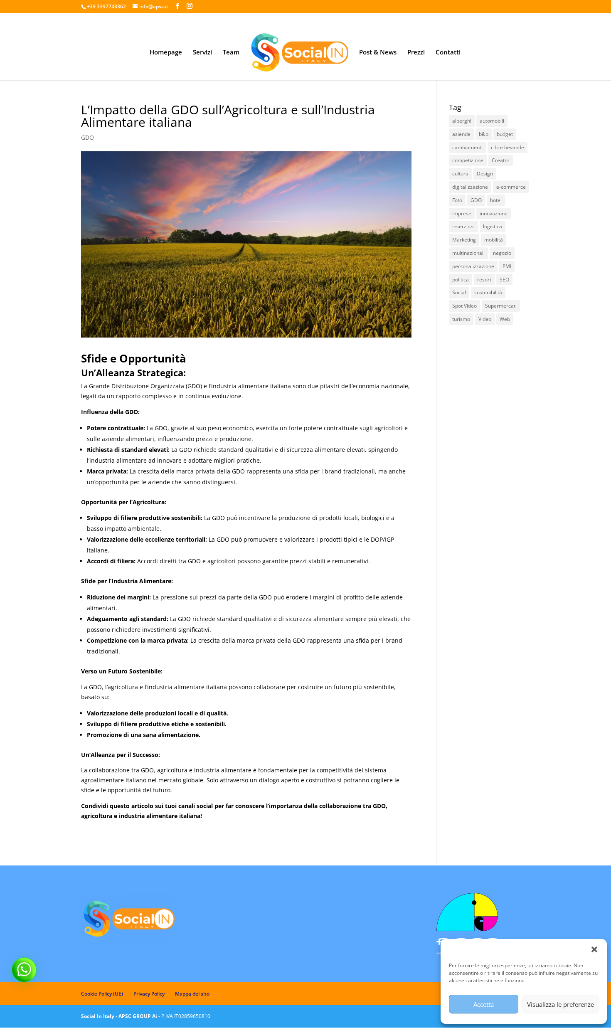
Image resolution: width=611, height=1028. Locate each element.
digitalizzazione (470, 186)
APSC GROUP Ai (137, 1016)
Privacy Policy (149, 993)
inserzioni (463, 226)
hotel (496, 200)
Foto (457, 200)
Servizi (202, 52)
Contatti (448, 52)
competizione (467, 160)
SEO (504, 279)
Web (505, 319)
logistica (492, 226)
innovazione (494, 213)
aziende (461, 134)
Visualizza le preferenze (560, 1004)
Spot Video (464, 305)
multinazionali (468, 252)
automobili (492, 120)
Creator (501, 160)
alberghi (461, 120)
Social (459, 292)
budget (505, 134)
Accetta (483, 1004)
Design (485, 173)
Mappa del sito (192, 993)
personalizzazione (473, 266)
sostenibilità (488, 292)
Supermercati (501, 305)
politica (460, 279)
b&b (483, 134)
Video (484, 319)
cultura (460, 173)
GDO (87, 137)
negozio (502, 252)
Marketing (464, 239)
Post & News (378, 52)
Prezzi (416, 52)
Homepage (166, 52)
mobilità (493, 239)
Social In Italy (97, 1016)
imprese (461, 213)
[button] (594, 949)
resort (484, 279)
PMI (507, 266)
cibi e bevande (507, 147)
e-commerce (511, 186)
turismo (461, 319)
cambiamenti (467, 147)
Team (231, 52)
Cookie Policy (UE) (102, 993)
